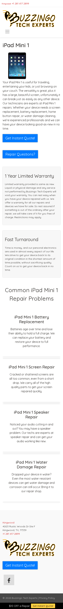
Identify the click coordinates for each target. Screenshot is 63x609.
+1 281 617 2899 (20, 3)
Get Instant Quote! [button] (20, 138)
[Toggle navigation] (7, 31)
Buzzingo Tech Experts (24, 597)
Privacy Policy (47, 597)
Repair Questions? (20, 154)
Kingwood (6, 3)
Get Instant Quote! (43, 605)
